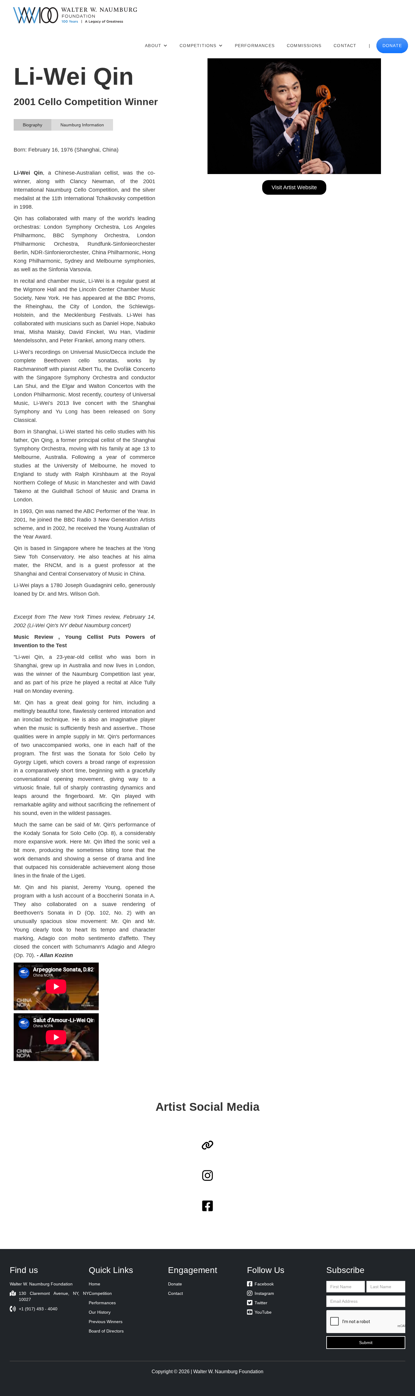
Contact (345, 45)
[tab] (32, 125)
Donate (175, 1283)
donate (392, 45)
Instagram (260, 1293)
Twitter (257, 1303)
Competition (100, 1293)
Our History (100, 1312)
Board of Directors (106, 1331)
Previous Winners (105, 1321)
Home (94, 1283)
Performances (255, 45)
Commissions (304, 45)
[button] (156, 45)
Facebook (260, 1284)
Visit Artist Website (294, 187)
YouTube (259, 1312)
